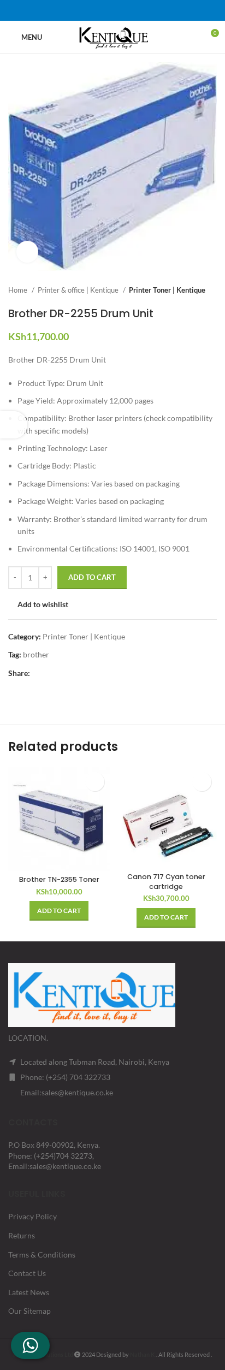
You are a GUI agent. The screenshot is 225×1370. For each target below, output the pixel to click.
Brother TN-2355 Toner (59, 879)
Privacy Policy (32, 1216)
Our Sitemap (29, 1310)
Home (18, 290)
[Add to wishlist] (94, 781)
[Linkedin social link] (127, 10)
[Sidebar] (13, 424)
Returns (21, 1235)
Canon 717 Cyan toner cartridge (166, 881)
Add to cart (92, 577)
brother (36, 654)
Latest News (28, 1292)
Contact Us (27, 1273)
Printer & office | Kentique (79, 290)
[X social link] (98, 10)
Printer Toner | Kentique (167, 290)
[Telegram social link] (141, 10)
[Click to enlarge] (27, 252)
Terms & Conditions (41, 1254)
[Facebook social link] (84, 10)
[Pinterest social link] (112, 10)
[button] (58, 911)
